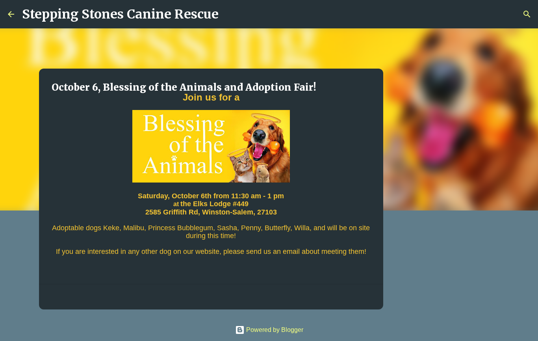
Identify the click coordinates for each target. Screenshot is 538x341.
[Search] (229, 14)
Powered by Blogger (274, 329)
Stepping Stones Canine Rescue (120, 14)
